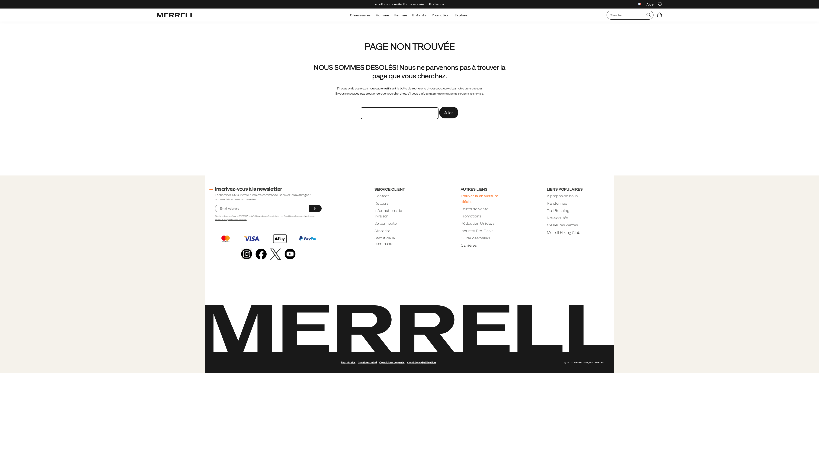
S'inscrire (383, 231)
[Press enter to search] (648, 15)
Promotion (440, 15)
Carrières (469, 245)
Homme (382, 15)
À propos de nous (562, 196)
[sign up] (315, 208)
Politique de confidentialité (265, 216)
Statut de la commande (385, 241)
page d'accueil (473, 88)
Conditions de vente (293, 216)
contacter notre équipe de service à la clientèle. (454, 93)
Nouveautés (557, 218)
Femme (400, 15)
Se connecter (386, 223)
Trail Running (558, 210)
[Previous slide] (376, 4)
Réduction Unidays (477, 223)
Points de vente (474, 209)
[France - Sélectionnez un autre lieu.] (639, 4)
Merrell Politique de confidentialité (231, 219)
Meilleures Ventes (562, 225)
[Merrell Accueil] (176, 15)
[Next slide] (443, 4)
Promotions (471, 216)
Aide (649, 4)
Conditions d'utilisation (421, 362)
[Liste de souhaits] (660, 4)
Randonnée (557, 203)
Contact (382, 196)
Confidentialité (367, 362)
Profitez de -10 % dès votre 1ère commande (409, 4)
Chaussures (360, 15)
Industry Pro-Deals (477, 231)
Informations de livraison (388, 213)
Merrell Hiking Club (563, 232)
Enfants (419, 15)
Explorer (462, 15)
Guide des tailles (475, 238)
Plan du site (348, 362)
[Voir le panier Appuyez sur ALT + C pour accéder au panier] (659, 15)
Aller (448, 112)
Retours (381, 203)
